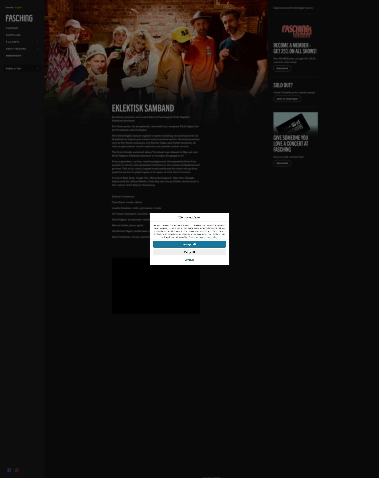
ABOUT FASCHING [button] (16, 49)
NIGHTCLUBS (13, 35)
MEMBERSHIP (13, 55)
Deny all (189, 252)
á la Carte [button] (13, 42)
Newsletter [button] (13, 69)
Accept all (189, 244)
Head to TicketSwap (287, 98)
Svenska (10, 7)
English (18, 7)
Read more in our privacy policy (203, 237)
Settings (189, 259)
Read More (282, 68)
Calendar (12, 28)
